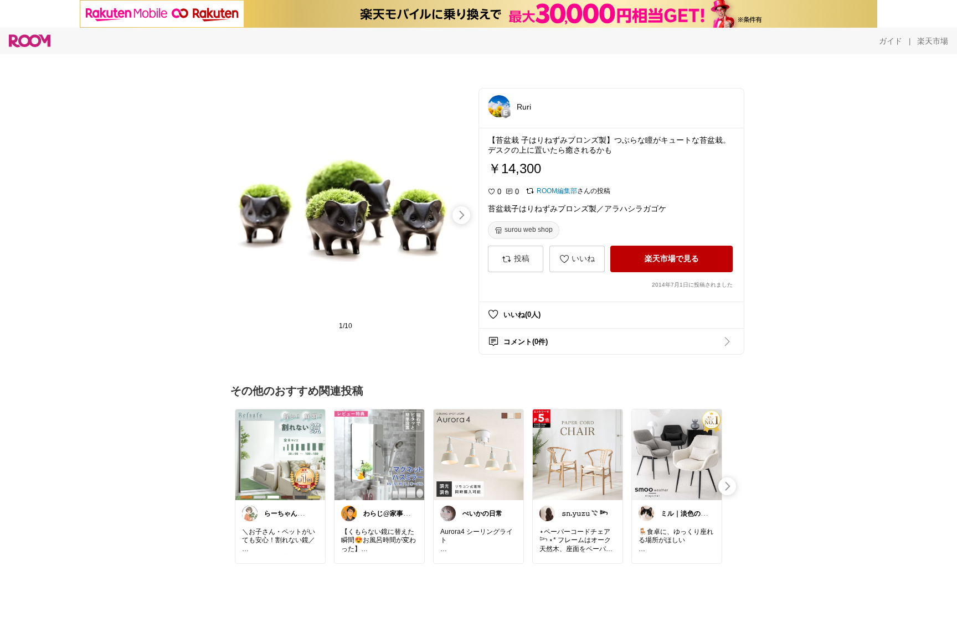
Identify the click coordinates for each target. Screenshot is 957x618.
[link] (280, 454)
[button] (499, 106)
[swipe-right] (461, 215)
